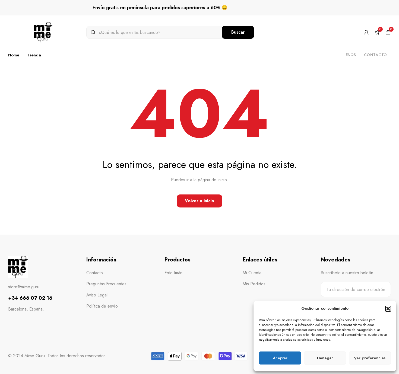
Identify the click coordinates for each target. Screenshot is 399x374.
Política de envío (102, 306)
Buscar (238, 32)
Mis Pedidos (254, 284)
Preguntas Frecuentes (106, 284)
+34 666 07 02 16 (30, 298)
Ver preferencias (369, 358)
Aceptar (280, 358)
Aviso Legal (96, 295)
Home (13, 55)
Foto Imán (173, 273)
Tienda (34, 55)
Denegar (325, 358)
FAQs (351, 54)
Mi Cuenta (252, 273)
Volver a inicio (199, 201)
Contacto (375, 54)
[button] (388, 308)
